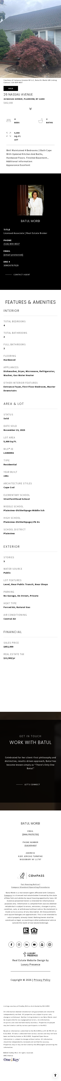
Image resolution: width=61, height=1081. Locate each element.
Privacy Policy (42, 979)
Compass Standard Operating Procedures (30, 887)
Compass (8, 895)
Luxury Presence (30, 964)
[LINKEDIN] (27, 944)
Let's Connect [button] (32, 784)
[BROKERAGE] (49, 944)
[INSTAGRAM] (19, 944)
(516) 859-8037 (12, 243)
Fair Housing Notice (30, 884)
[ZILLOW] (42, 944)
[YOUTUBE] (34, 944)
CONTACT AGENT (22, 274)
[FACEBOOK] (11, 944)
